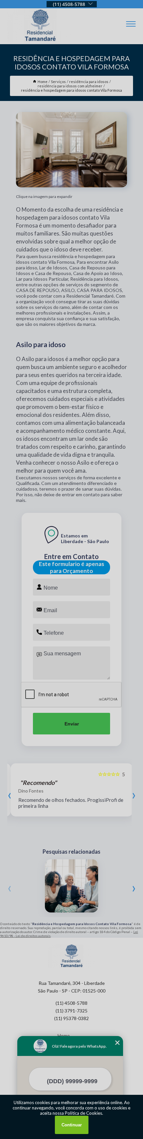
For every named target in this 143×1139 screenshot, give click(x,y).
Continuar (72, 1124)
